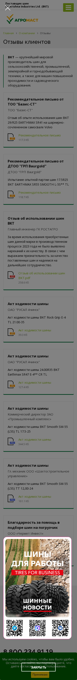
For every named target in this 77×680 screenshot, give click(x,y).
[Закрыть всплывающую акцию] (7, 7)
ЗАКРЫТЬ (38, 667)
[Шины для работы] (37, 588)
